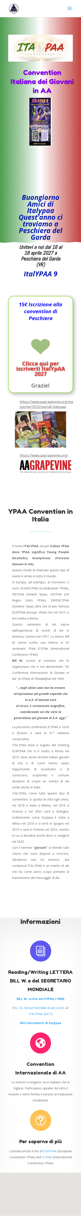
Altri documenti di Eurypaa (40, 1023)
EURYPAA (50, 1151)
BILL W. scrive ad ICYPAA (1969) (40, 999)
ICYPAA (47, 1157)
